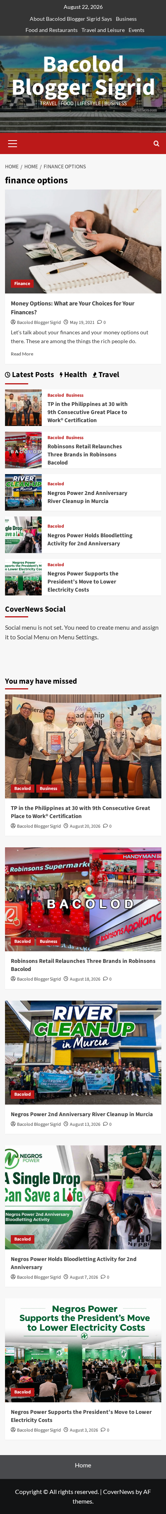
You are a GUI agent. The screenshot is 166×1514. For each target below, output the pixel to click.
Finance (22, 283)
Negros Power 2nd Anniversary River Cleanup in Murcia (87, 497)
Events (136, 30)
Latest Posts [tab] (32, 375)
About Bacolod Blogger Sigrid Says (71, 18)
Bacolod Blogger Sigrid (83, 76)
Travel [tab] (108, 375)
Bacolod (55, 395)
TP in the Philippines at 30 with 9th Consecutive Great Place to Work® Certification (87, 412)
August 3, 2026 (84, 1430)
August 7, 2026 (84, 1277)
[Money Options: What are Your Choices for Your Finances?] (83, 241)
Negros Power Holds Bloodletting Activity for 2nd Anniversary (89, 539)
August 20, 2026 (85, 826)
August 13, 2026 (85, 1124)
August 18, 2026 (85, 979)
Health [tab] (75, 375)
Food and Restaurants (51, 30)
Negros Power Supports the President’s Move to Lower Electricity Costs (83, 582)
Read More (22, 354)
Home (83, 1465)
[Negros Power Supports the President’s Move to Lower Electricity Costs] (23, 576)
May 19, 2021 (82, 322)
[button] (12, 142)
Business (126, 18)
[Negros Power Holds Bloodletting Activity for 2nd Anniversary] (23, 533)
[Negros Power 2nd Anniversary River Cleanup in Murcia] (23, 491)
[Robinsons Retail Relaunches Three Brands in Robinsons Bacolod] (23, 449)
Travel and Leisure (103, 30)
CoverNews (118, 1491)
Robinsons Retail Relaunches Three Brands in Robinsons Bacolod (84, 455)
